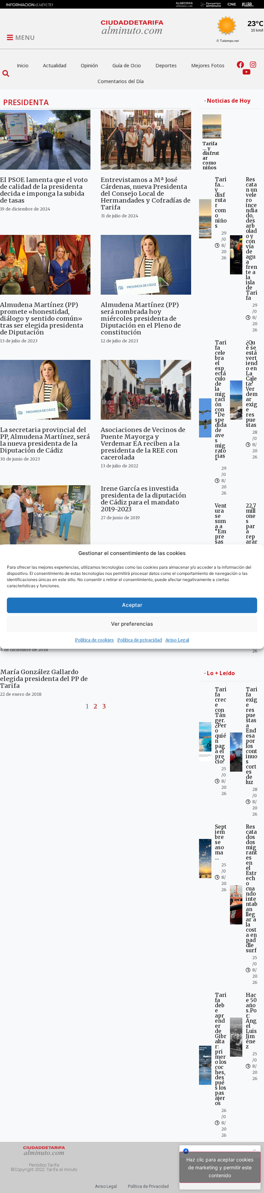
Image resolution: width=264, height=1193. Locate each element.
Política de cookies (94, 640)
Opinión (89, 65)
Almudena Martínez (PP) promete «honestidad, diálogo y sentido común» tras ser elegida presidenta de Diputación (41, 318)
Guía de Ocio (126, 65)
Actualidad (54, 65)
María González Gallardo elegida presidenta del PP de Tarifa (44, 679)
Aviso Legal (177, 640)
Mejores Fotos (207, 65)
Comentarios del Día (121, 81)
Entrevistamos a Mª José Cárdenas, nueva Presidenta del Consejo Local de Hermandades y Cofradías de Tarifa (145, 193)
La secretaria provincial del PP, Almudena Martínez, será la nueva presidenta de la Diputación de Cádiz (45, 440)
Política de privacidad (139, 640)
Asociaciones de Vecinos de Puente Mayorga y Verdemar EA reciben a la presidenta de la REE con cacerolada (143, 443)
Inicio (23, 65)
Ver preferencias (132, 624)
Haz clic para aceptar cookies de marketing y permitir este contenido (219, 1167)
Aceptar (132, 605)
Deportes (166, 65)
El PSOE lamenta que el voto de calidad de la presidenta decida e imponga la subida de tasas (44, 190)
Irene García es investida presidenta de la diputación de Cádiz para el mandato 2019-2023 (143, 499)
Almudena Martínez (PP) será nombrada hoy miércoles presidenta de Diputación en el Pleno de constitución (141, 318)
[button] (5, 73)
